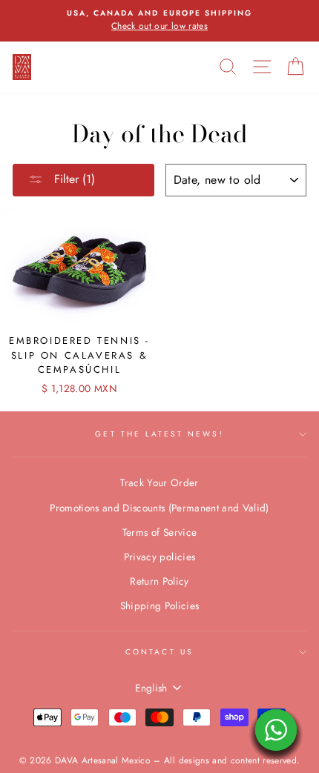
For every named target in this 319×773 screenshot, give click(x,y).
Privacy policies (159, 556)
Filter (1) (72, 179)
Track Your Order (159, 482)
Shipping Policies (160, 605)
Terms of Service (159, 532)
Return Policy (159, 581)
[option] (159, 20)
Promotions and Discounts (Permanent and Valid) (159, 507)
